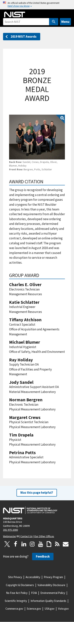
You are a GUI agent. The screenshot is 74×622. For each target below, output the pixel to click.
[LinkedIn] (24, 544)
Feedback (43, 556)
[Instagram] (32, 544)
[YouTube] (40, 544)
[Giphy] (49, 544)
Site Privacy (15, 577)
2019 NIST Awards (23, 36)
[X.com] (7, 544)
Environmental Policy (52, 593)
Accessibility (33, 577)
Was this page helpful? (36, 492)
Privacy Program (53, 577)
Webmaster (9, 536)
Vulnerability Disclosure (51, 585)
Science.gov (34, 608)
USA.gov (49, 608)
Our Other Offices (44, 536)
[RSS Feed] (57, 544)
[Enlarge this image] (37, 137)
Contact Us (26, 536)
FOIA (34, 593)
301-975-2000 (10, 530)
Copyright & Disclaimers (20, 585)
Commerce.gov (14, 608)
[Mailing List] (65, 544)
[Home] (14, 14)
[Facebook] (15, 544)
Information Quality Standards (48, 601)
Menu (65, 21)
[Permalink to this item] (45, 181)
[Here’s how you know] (37, 4)
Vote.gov (63, 608)
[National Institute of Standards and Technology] (30, 510)
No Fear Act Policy (17, 593)
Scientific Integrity (16, 601)
